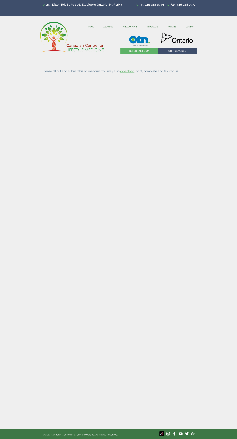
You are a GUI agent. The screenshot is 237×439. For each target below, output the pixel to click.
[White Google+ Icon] (193, 433)
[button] (177, 51)
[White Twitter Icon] (187, 433)
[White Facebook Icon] (174, 433)
